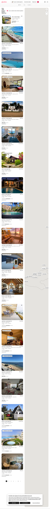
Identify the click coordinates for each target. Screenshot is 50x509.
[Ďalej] (20, 481)
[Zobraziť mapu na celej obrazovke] (47, 10)
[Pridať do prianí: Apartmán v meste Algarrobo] (21, 27)
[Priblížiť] (47, 12)
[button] (14, 21)
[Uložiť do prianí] (21, 16)
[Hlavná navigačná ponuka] (47, 2)
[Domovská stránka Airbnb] (4, 2)
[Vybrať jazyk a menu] (45, 2)
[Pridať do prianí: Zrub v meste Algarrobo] (21, 153)
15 (18, 481)
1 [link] (6, 481)
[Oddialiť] (47, 14)
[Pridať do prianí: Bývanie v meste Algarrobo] (21, 178)
